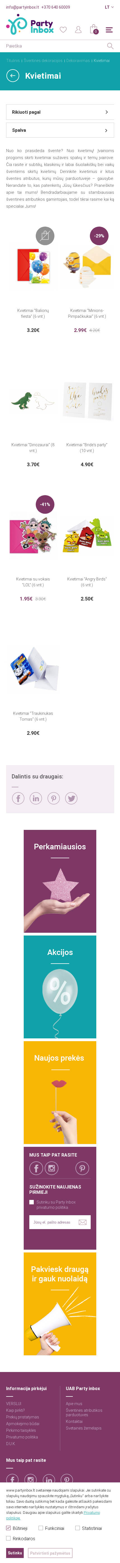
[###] (60, 881)
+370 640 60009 (55, 7)
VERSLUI (13, 1403)
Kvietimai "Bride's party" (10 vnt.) (86, 448)
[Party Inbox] (30, 24)
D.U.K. (11, 1444)
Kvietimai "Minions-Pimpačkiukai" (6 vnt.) (87, 313)
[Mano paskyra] (78, 29)
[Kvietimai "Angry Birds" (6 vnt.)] (87, 535)
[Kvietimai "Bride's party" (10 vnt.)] (87, 401)
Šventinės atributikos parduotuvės (84, 1412)
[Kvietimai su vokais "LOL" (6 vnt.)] (33, 535)
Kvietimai (102, 60)
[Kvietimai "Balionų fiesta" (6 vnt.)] (33, 267)
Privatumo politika (22, 1437)
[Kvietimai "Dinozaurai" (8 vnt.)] (33, 401)
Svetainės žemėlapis (84, 1428)
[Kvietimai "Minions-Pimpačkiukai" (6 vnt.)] (87, 267)
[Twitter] (71, 798)
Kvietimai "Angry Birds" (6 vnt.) (87, 582)
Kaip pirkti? (15, 1410)
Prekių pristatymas (22, 1417)
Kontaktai (74, 1421)
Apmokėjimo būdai (22, 1423)
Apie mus (74, 1403)
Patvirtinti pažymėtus (50, 1553)
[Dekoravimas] (13, 75)
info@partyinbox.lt (22, 7)
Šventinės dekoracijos (43, 60)
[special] (60, 987)
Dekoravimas (78, 60)
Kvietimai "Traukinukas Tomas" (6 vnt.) (33, 716)
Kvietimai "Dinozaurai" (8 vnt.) (32, 448)
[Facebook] (18, 798)
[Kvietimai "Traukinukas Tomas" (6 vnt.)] (33, 670)
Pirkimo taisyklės (21, 1430)
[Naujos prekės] (60, 1092)
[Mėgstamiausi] (63, 29)
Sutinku (15, 1553)
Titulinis (13, 60)
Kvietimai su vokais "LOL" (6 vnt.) (33, 582)
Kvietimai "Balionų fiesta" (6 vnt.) (33, 313)
